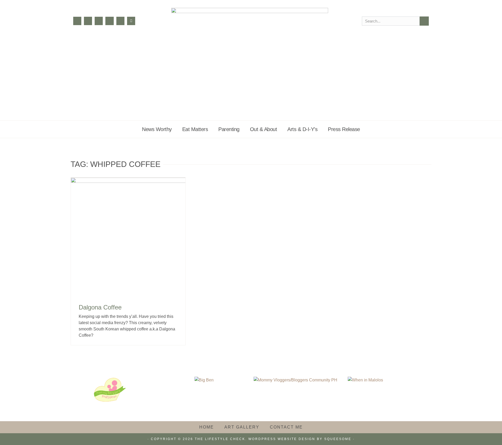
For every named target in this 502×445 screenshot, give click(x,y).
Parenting (228, 129)
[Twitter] (99, 21)
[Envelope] (131, 21)
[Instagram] (88, 21)
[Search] (424, 21)
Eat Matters (195, 129)
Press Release (344, 129)
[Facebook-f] (77, 21)
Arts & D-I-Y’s (302, 129)
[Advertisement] (251, 81)
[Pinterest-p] (109, 21)
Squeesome (337, 439)
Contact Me (286, 427)
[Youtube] (120, 21)
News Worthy (157, 129)
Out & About (263, 129)
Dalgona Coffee (100, 307)
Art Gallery (241, 427)
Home (206, 427)
